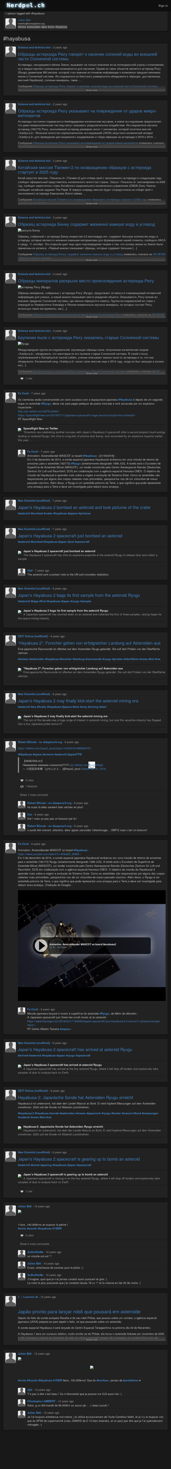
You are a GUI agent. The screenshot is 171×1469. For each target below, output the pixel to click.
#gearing (46, 1165)
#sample (85, 601)
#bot (151, 659)
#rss (157, 659)
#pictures (85, 513)
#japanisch (94, 1113)
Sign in (163, 6)
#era (33, 707)
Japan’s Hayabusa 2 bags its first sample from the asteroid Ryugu (79, 595)
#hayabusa (61, 26)
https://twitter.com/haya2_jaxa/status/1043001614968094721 (54, 748)
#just (71, 542)
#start (102, 707)
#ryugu (74, 601)
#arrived (23, 1055)
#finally (41, 707)
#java (44, 26)
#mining (93, 707)
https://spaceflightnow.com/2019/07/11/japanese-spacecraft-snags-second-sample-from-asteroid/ (76, 415)
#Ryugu (46, 403)
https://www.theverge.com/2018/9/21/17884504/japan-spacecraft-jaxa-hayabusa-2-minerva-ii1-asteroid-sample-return (93, 1023)
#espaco (65, 1029)
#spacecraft (82, 542)
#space (37, 754)
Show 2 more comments (34, 1244)
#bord (137, 1113)
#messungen (150, 1113)
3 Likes (29, 780)
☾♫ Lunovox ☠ (28, 1297)
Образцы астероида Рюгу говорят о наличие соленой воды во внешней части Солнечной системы (87, 56)
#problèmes (130, 1380)
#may (83, 707)
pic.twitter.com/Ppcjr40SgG (86, 765)
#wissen (23, 659)
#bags (34, 601)
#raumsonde (94, 659)
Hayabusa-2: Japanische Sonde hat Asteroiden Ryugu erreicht (75, 1097)
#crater (48, 513)
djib (30, 1390)
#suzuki (32, 1228)
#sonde (54, 1113)
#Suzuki (32, 1380)
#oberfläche (131, 659)
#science (48, 754)
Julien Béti (24, 20)
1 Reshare (31, 786)
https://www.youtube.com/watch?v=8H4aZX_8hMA (48, 854)
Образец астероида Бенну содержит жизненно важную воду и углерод (86, 224)
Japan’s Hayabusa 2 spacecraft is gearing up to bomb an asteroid (79, 1159)
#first (42, 601)
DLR (52, 947)
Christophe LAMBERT (41, 1401)
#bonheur (103, 1380)
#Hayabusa (125, 399)
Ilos (30, 814)
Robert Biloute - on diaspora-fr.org (40, 742)
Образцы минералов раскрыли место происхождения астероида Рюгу (86, 281)
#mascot (127, 1113)
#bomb (35, 1165)
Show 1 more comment (34, 795)
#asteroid (24, 513)
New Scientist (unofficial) (34, 500)
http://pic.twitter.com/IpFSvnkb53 (38, 411)
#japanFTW (74, 754)
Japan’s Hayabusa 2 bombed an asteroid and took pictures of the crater (84, 507)
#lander (116, 1113)
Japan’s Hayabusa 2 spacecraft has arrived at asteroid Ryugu (75, 1049)
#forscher (66, 659)
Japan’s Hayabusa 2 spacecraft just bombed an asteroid (70, 536)
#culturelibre (34, 26)
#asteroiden (36, 659)
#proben (117, 659)
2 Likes (29, 1235)
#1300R (57, 1228)
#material (24, 1117)
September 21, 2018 (93, 769)
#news (144, 659)
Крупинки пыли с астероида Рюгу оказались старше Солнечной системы (88, 337)
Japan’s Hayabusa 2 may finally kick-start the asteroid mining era (78, 701)
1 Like (28, 378)
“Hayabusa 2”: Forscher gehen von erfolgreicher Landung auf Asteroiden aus (89, 643)
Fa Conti (23, 393)
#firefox (22, 26)
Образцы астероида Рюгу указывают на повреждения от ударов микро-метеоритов (87, 113)
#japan (62, 542)
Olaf (30, 570)
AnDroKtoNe (35, 1252)
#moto (51, 26)
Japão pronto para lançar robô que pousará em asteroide (79, 1311)
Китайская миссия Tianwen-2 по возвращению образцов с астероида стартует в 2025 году (84, 169)
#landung (79, 659)
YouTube (62, 947)
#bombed (37, 513)
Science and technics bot (34, 47)
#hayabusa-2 (26, 1113)
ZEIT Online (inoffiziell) (33, 636)
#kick (76, 707)
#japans (73, 513)
